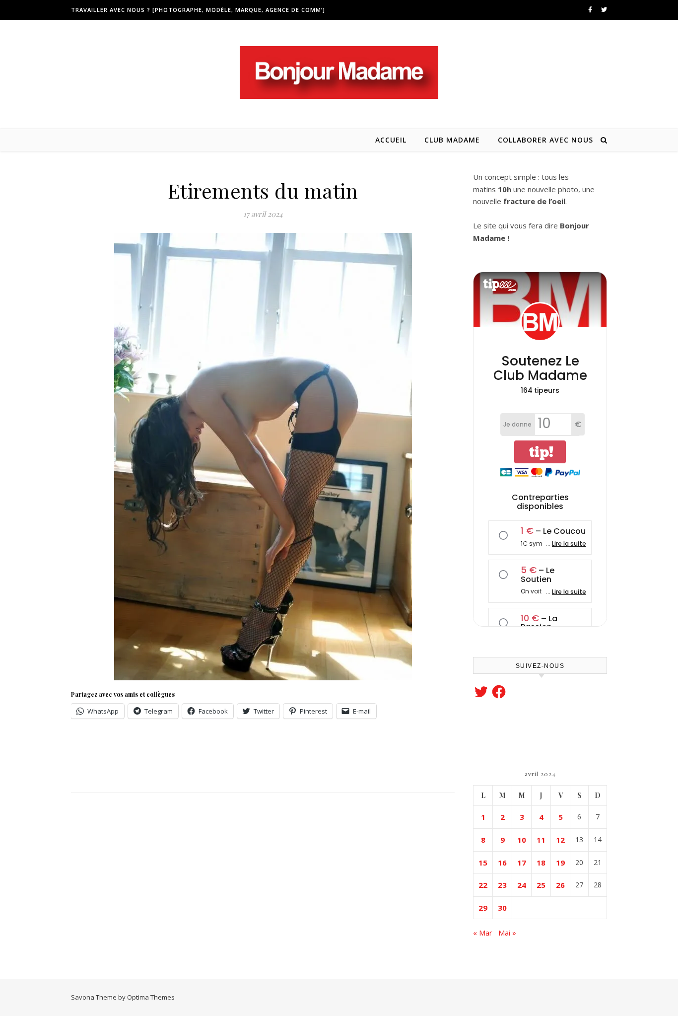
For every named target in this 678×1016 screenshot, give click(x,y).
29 (482, 908)
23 (502, 885)
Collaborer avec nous (545, 140)
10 (521, 840)
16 (502, 863)
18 (541, 863)
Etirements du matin (263, 190)
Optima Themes (151, 997)
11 (541, 840)
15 (482, 863)
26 (560, 885)
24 (521, 885)
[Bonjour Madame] (339, 72)
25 (541, 885)
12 (560, 840)
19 (560, 863)
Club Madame (452, 140)
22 (482, 885)
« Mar (482, 933)
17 (521, 863)
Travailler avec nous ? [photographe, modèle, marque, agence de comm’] (198, 9)
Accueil (391, 140)
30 (502, 908)
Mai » (507, 933)
